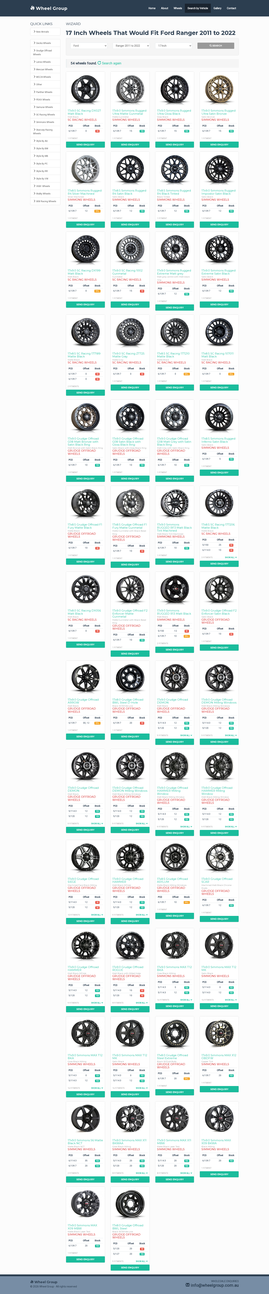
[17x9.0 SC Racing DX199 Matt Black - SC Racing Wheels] (85, 249)
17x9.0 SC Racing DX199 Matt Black (84, 272)
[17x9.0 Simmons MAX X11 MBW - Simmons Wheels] (174, 1118)
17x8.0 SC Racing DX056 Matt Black (84, 612)
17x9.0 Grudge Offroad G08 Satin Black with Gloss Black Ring (127, 441)
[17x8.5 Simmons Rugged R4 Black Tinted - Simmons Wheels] (174, 168)
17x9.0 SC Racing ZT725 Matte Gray (128, 355)
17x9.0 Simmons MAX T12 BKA (174, 968)
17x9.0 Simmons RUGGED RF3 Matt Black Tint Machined (174, 527)
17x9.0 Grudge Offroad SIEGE (83, 880)
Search (217, 45)
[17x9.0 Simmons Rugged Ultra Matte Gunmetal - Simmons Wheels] (130, 89)
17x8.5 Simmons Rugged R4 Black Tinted (174, 192)
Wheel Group (51, 8)
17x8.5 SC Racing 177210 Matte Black (173, 355)
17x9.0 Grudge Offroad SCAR (216, 880)
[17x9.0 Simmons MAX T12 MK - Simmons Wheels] (219, 945)
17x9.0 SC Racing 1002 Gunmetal (127, 272)
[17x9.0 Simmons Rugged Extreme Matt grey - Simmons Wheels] (174, 249)
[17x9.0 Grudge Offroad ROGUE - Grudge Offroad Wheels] (130, 945)
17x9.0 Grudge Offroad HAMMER (127, 880)
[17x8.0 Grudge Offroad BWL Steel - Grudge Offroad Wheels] (130, 1203)
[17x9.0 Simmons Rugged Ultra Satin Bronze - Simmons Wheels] (219, 89)
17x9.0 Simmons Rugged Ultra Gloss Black (174, 112)
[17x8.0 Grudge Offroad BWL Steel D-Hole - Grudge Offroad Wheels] (130, 678)
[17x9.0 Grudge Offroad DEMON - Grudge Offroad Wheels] (174, 678)
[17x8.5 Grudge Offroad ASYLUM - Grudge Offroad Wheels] (174, 857)
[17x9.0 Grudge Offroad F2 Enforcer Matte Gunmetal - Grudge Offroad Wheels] (130, 589)
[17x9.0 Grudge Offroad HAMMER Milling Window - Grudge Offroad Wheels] (174, 766)
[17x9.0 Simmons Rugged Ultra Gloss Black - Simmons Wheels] (174, 89)
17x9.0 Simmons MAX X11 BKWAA (129, 1142)
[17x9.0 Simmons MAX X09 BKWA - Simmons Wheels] (219, 1118)
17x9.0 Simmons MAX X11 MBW (174, 1142)
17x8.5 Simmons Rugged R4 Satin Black (129, 192)
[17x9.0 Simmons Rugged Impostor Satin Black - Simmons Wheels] (219, 168)
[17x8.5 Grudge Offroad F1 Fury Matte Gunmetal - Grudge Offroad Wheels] (130, 503)
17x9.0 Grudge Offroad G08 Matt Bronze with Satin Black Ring (83, 441)
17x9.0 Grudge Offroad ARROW (83, 701)
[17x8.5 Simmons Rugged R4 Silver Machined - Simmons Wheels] (85, 168)
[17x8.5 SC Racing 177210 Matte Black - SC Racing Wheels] (174, 331)
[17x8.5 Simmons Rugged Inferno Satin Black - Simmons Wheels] (219, 417)
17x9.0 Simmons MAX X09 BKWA (216, 1142)
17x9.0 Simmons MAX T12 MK (218, 968)
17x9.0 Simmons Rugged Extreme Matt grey (174, 272)
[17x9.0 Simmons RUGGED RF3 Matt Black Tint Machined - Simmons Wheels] (174, 503)
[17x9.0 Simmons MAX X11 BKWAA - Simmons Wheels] (130, 1118)
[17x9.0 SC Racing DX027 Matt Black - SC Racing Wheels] (85, 89)
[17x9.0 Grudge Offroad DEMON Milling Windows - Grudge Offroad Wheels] (219, 678)
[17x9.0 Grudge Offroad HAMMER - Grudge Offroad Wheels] (130, 857)
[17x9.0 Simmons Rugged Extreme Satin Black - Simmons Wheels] (219, 249)
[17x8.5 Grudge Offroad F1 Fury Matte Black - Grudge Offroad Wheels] (85, 503)
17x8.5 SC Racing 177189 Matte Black (84, 355)
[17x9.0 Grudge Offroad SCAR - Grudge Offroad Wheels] (219, 857)
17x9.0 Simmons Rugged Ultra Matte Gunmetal (129, 112)
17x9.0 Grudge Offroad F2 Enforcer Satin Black (219, 612)
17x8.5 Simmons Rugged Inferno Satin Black (218, 440)
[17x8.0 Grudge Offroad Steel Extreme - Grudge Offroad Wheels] (174, 1033)
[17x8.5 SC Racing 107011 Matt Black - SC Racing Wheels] (219, 331)
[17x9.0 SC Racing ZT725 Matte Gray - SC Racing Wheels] (130, 331)
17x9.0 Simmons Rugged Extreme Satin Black (218, 272)
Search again (111, 63)
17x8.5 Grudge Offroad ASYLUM (172, 880)
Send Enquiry (85, 144)
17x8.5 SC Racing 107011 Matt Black (217, 355)
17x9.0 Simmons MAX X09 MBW (82, 1227)
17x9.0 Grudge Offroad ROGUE (127, 968)
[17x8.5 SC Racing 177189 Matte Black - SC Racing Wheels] (85, 331)
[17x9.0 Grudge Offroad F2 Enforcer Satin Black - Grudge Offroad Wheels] (219, 589)
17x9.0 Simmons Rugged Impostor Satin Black (218, 192)
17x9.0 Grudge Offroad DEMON (172, 701)
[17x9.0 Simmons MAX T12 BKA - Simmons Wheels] (174, 945)
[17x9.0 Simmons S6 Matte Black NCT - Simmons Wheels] (85, 1118)
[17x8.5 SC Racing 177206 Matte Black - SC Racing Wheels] (219, 503)
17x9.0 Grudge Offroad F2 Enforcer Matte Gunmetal (129, 613)
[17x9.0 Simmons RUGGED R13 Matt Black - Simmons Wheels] (174, 589)
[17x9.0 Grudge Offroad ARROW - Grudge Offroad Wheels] (85, 678)
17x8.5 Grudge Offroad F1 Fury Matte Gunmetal (129, 526)
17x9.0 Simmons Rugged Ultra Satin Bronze (218, 112)
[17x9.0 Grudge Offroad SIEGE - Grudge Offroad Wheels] (85, 857)
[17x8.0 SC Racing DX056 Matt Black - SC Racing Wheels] (85, 589)
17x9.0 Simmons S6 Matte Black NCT (85, 1142)
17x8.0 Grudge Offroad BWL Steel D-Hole (127, 701)
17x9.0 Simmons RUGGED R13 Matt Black (174, 612)
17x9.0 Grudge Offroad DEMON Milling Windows (218, 701)
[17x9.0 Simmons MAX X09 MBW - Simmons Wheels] (85, 1203)
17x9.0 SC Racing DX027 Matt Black (84, 112)
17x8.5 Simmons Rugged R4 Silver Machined (85, 192)
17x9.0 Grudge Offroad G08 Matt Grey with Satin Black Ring (174, 441)
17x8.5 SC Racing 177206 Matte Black (218, 526)
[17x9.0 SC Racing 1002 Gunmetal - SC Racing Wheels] (130, 249)
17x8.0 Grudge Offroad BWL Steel (127, 1227)
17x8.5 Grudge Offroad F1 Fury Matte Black (85, 526)
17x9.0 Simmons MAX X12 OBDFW (218, 1056)
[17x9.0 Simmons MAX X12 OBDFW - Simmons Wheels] (219, 1033)
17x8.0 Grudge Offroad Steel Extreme (172, 1056)
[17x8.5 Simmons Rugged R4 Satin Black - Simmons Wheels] (130, 168)
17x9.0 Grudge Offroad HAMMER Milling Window (172, 791)
